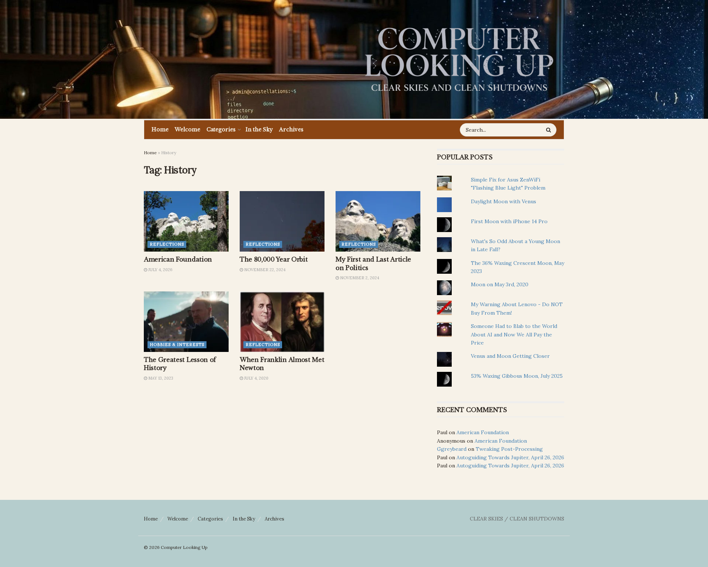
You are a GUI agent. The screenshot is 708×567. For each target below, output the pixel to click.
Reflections (167, 244)
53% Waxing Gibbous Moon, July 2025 (517, 376)
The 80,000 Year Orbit (274, 259)
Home (160, 129)
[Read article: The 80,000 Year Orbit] (282, 221)
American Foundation (178, 259)
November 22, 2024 (264, 269)
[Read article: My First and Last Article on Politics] (378, 221)
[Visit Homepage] (459, 59)
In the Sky (259, 129)
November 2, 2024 (359, 277)
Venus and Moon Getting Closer (510, 356)
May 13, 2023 (160, 378)
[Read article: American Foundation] (186, 221)
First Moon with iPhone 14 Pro (509, 221)
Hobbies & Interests (177, 344)
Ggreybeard (451, 449)
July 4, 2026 (160, 269)
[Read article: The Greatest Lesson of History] (186, 321)
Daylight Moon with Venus (503, 201)
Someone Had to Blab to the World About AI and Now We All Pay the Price (514, 334)
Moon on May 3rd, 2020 (499, 284)
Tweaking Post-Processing (509, 449)
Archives (291, 129)
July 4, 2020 (255, 378)
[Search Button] (549, 129)
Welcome (187, 129)
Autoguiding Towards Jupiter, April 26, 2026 (510, 457)
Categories (221, 129)
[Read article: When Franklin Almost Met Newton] (282, 321)
